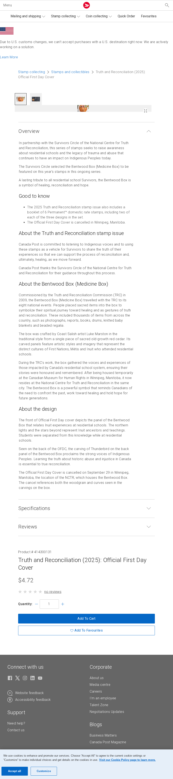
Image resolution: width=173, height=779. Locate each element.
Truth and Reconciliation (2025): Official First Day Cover (82, 564)
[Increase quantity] (62, 604)
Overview (28, 131)
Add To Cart (86, 619)
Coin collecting (97, 16)
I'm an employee (103, 698)
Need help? (16, 723)
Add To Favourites (88, 630)
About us (97, 678)
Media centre (100, 685)
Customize (44, 771)
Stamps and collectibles (70, 72)
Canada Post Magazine (108, 742)
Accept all (14, 771)
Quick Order (126, 16)
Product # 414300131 (35, 552)
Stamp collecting (63, 16)
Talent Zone (99, 705)
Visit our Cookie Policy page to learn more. (127, 759)
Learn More (9, 57)
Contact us (15, 730)
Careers (96, 691)
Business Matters (103, 735)
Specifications (34, 508)
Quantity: (25, 604)
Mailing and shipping (26, 16)
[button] (41, 5)
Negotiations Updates (107, 712)
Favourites (149, 16)
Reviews (27, 527)
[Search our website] (167, 5)
